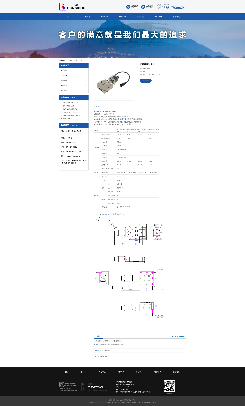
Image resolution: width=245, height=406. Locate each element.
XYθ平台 (64, 85)
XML (121, 400)
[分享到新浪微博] (177, 336)
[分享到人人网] (182, 336)
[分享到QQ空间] (175, 336)
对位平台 (64, 70)
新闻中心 (122, 17)
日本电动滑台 (117, 341)
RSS (117, 400)
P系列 (84, 60)
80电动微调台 (104, 356)
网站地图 (112, 400)
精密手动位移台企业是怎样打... (71, 115)
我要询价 (146, 80)
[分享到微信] (184, 336)
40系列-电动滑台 (105, 350)
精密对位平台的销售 (68, 106)
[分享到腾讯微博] (180, 336)
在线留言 (140, 17)
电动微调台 (98, 341)
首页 (68, 17)
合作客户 (158, 17)
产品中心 (104, 17)
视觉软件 (64, 90)
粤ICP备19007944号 (138, 402)
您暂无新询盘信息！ (130, 400)
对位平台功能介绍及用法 (69, 109)
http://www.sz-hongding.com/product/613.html (111, 344)
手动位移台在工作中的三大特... (71, 112)
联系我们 (176, 17)
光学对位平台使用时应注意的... (71, 102)
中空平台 (64, 80)
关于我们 (86, 17)
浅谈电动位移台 (67, 118)
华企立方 (153, 402)
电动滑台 (64, 75)
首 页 (71, 60)
